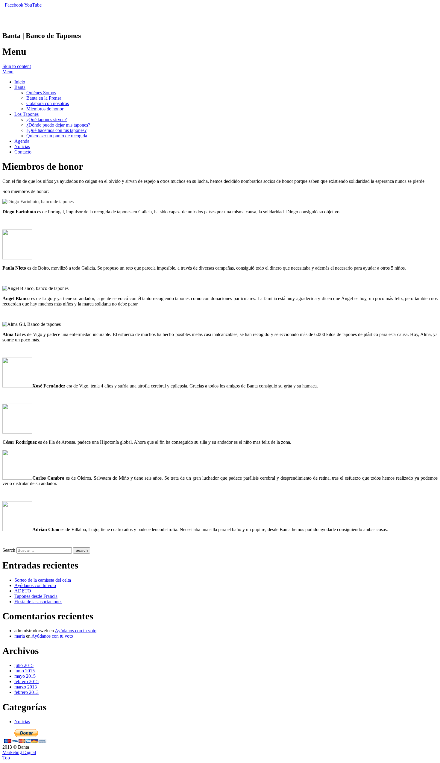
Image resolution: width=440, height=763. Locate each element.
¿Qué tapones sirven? (46, 119)
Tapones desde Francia (35, 596)
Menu (7, 71)
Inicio (19, 81)
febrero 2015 (26, 681)
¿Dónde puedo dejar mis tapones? (58, 124)
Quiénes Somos (41, 92)
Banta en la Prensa (43, 98)
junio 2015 (24, 670)
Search (8, 550)
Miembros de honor (44, 108)
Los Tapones (26, 114)
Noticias (22, 146)
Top (6, 757)
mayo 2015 (25, 676)
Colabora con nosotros (47, 103)
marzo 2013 (25, 686)
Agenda (21, 141)
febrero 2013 (26, 692)
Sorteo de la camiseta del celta (42, 580)
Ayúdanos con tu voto (35, 585)
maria (19, 636)
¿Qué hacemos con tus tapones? (56, 130)
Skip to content (16, 66)
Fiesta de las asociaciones (38, 601)
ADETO (22, 590)
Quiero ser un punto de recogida (56, 135)
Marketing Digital (19, 752)
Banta (19, 87)
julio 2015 (24, 665)
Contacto (22, 151)
